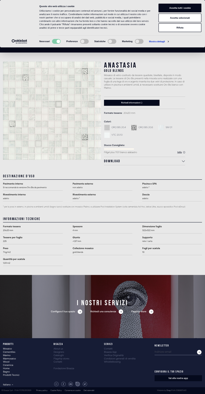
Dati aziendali (89, 390)
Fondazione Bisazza (64, 369)
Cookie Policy (56, 390)
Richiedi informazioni (131, 103)
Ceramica (8, 365)
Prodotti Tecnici (11, 375)
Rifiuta (179, 27)
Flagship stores (61, 359)
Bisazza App (110, 352)
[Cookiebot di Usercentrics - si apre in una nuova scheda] (19, 41)
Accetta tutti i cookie (180, 8)
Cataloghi (59, 355)
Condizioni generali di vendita (120, 359)
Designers (59, 352)
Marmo (7, 355)
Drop (169, 390)
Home (6, 369)
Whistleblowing (112, 362)
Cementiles (9, 352)
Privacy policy (41, 390)
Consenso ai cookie (73, 390)
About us (58, 349)
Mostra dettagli (157, 41)
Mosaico (7, 349)
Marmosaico (9, 359)
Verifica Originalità (114, 355)
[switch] (84, 41)
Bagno (6, 372)
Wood (6, 362)
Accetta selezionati (180, 18)
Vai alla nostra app (178, 378)
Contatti (58, 362)
